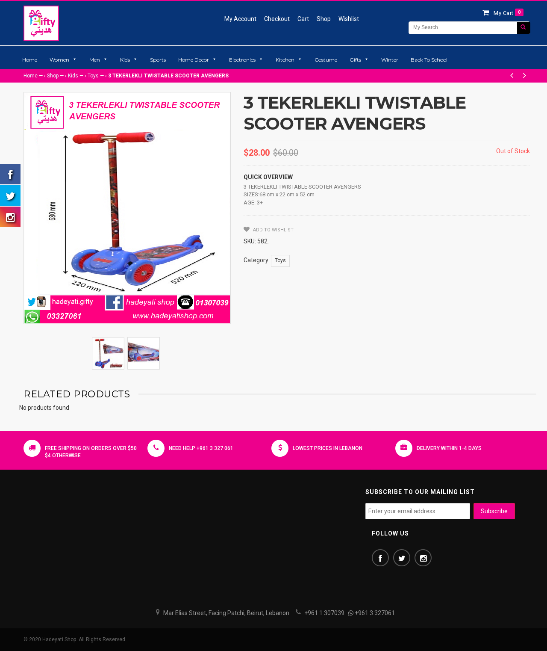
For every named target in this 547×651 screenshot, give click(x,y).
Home (29, 59)
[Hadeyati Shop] (41, 23)
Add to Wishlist (273, 230)
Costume (326, 59)
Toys (93, 76)
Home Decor (193, 59)
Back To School (429, 59)
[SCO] (108, 353)
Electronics (242, 59)
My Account (240, 18)
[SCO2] (143, 353)
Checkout (277, 18)
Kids (125, 59)
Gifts (355, 59)
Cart (303, 18)
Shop (324, 18)
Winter (389, 59)
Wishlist (348, 18)
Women (59, 59)
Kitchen (285, 59)
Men (94, 59)
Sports (158, 59)
